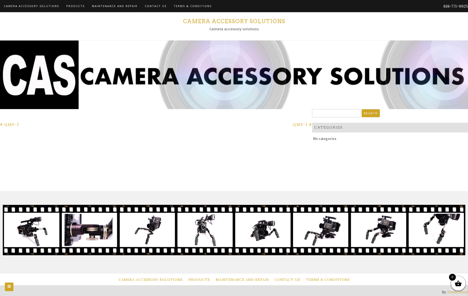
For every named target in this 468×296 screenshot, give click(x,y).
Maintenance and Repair (114, 6)
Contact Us (155, 6)
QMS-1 (300, 124)
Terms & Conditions (193, 6)
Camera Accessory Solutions (31, 6)
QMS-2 (12, 124)
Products (75, 6)
